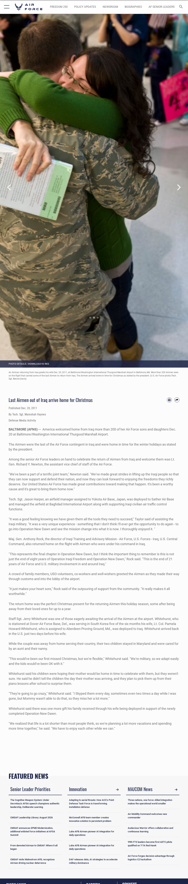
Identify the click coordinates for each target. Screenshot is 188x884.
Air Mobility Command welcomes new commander (147, 816)
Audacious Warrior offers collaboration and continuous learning (150, 830)
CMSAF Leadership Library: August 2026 (31, 817)
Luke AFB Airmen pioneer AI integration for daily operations (91, 833)
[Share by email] (176, 399)
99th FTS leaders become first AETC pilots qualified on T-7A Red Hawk (150, 844)
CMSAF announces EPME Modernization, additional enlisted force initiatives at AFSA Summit (32, 831)
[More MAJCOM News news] (176, 789)
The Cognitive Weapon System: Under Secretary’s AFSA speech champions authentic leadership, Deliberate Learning (34, 803)
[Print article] (169, 399)
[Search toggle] (182, 7)
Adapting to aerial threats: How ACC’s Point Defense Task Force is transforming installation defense (91, 803)
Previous (9, 187)
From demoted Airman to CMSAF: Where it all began (33, 847)
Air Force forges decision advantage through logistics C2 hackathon (151, 858)
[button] (6, 7)
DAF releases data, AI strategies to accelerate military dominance (93, 861)
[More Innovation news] (117, 789)
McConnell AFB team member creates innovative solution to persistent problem (90, 819)
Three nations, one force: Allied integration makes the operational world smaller (150, 802)
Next (178, 187)
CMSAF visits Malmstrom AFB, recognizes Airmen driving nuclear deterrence (32, 861)
